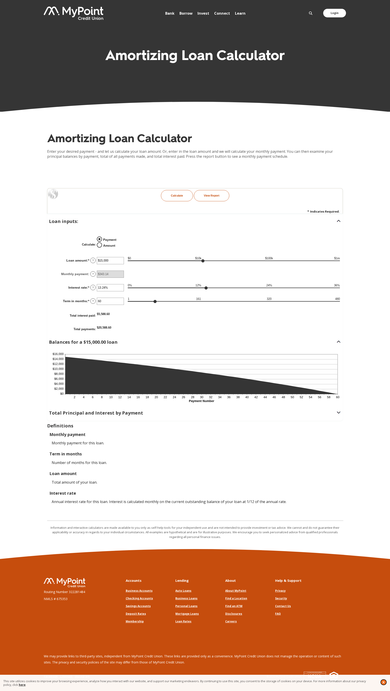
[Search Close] (311, 13)
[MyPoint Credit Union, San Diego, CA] (73, 13)
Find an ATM (233, 606)
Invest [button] (203, 13)
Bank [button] (169, 13)
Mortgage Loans (187, 614)
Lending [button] (182, 580)
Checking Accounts (139, 598)
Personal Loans (186, 606)
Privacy (280, 591)
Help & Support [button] (288, 580)
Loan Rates (183, 621)
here (22, 685)
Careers (231, 621)
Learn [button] (240, 13)
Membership (135, 621)
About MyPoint (235, 591)
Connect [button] (222, 13)
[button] (195, 221)
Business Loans (186, 598)
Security (281, 598)
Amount (109, 245)
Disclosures (233, 614)
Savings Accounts (138, 606)
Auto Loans (183, 591)
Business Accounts (139, 591)
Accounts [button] (134, 580)
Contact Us (283, 606)
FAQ (278, 614)
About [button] (230, 580)
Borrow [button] (186, 13)
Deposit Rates (136, 614)
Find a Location (236, 598)
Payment (109, 239)
